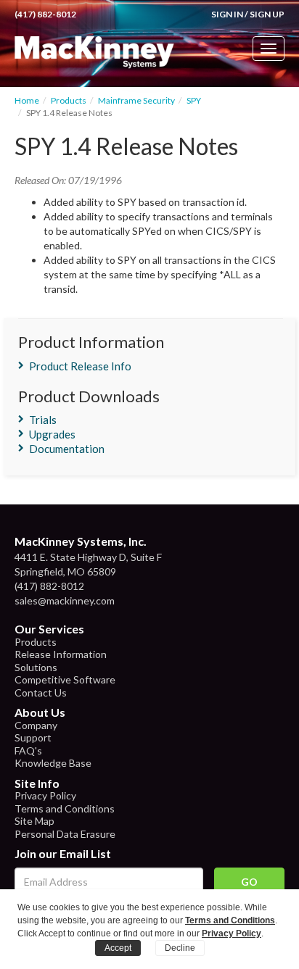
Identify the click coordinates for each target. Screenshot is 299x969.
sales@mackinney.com (65, 600)
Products (68, 100)
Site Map (34, 821)
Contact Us (41, 692)
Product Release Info (80, 366)
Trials (43, 419)
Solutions (36, 667)
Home (27, 100)
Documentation (67, 448)
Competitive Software (65, 679)
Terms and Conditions (65, 808)
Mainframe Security (136, 100)
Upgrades (52, 434)
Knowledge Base (53, 763)
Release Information (61, 654)
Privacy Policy (45, 795)
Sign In (227, 14)
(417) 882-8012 (45, 14)
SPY (194, 100)
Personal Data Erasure (65, 834)
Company (36, 725)
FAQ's (28, 750)
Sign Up (267, 14)
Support (33, 737)
